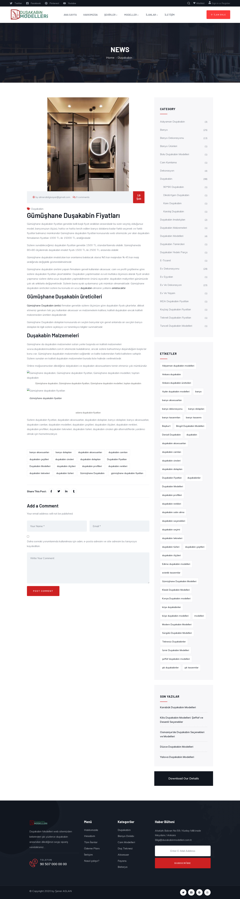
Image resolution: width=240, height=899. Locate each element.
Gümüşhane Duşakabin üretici (44, 305)
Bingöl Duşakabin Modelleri (190, 426)
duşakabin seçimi (171, 529)
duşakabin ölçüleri (66, 466)
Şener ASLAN (63, 891)
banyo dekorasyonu (172, 408)
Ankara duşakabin (171, 374)
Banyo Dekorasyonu (172, 137)
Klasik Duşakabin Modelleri (176, 589)
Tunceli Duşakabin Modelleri (176, 325)
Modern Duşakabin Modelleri (177, 624)
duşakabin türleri (65, 473)
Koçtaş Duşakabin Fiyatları (175, 309)
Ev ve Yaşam (167, 293)
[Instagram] (207, 892)
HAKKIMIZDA (90, 14)
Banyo (164, 129)
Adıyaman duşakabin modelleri (178, 365)
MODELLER (130, 14)
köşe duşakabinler (171, 607)
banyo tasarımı (193, 417)
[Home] (38, 822)
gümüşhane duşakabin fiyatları (127, 473)
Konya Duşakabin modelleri (176, 598)
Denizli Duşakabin (171, 434)
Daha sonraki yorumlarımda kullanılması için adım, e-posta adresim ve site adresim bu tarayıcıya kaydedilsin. (82, 544)
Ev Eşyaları (166, 276)
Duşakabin (125, 57)
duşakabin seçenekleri (173, 520)
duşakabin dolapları (90, 459)
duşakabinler (194, 477)
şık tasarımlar (191, 667)
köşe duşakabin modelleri (175, 615)
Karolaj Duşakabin (173, 211)
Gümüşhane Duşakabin (92, 473)
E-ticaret (165, 260)
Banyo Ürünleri (168, 146)
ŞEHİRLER (110, 14)
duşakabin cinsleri (64, 459)
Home (110, 57)
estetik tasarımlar (171, 572)
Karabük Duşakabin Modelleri (178, 707)
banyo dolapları (64, 452)
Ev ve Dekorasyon (171, 284)
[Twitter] (183, 892)
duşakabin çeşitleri (39, 459)
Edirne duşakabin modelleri (176, 564)
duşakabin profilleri (92, 466)
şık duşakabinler (170, 667)
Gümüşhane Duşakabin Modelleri (179, 581)
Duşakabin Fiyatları (117, 459)
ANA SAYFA (70, 14)
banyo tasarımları (171, 417)
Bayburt (166, 426)
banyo (198, 391)
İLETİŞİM (170, 14)
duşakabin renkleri (117, 466)
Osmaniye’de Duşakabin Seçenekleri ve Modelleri (182, 734)
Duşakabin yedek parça (173, 252)
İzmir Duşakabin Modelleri (175, 650)
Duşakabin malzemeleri (173, 227)
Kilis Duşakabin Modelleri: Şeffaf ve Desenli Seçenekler (181, 719)
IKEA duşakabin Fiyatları (174, 301)
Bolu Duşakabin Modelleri (174, 154)
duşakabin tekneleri (40, 473)
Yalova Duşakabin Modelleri (177, 757)
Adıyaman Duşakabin (172, 121)
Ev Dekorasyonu (169, 268)
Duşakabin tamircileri (172, 244)
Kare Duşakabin (172, 203)
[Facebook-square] (191, 892)
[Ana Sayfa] (29, 14)
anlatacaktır (119, 288)
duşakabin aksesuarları (90, 452)
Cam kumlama (168, 162)
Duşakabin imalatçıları (172, 219)
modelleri (199, 615)
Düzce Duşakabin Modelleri (176, 746)
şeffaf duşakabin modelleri (176, 658)
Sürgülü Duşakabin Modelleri (177, 632)
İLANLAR (151, 14)
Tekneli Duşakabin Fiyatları (175, 317)
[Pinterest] (199, 892)
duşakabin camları (118, 452)
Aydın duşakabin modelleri (176, 391)
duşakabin (86, 288)
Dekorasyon (167, 170)
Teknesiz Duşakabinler (174, 641)
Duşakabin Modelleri (40, 466)
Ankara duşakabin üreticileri (176, 382)
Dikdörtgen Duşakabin (176, 195)
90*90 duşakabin (173, 186)
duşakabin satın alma (173, 512)
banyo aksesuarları (39, 452)
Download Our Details (183, 778)
